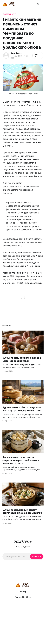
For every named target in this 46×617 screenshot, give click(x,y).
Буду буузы (16, 53)
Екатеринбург (9, 14)
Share (37, 55)
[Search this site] (38, 4)
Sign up (23, 591)
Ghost (28, 597)
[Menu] (42, 4)
